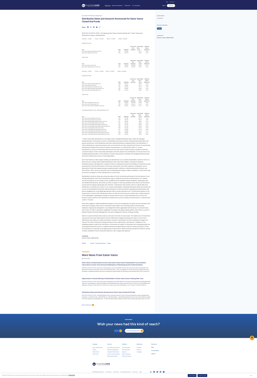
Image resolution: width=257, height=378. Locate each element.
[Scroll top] (252, 338)
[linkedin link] (154, 372)
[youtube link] (157, 372)
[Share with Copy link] (100, 27)
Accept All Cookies (202, 375)
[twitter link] (151, 372)
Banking (92, 243)
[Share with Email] (97, 27)
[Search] (167, 2)
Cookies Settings (192, 375)
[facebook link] (160, 372)
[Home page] (90, 5)
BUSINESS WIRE (94, 33)
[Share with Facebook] (94, 27)
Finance (109, 243)
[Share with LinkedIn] (88, 27)
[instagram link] (164, 372)
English (159, 28)
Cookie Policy (72, 375)
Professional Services (100, 243)
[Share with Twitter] (91, 27)
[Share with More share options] (103, 27)
